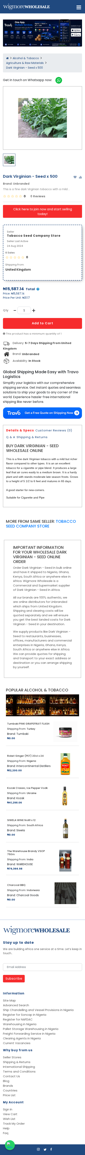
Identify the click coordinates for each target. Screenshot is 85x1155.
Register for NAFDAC (18, 1019)
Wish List (9, 1119)
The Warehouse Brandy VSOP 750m (26, 853)
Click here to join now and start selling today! (42, 211)
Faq (5, 1133)
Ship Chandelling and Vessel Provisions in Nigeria (38, 1010)
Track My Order (14, 1123)
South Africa (35, 825)
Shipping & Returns (32, 437)
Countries (10, 1090)
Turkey (31, 728)
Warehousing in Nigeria (19, 1024)
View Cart (10, 1114)
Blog (6, 1081)
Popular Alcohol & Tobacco (37, 690)
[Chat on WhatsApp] (10, 1145)
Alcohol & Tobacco (26, 58)
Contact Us (11, 1076)
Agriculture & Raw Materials (25, 63)
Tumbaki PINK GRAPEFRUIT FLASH (28, 723)
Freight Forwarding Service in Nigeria (29, 1034)
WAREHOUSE (24, 864)
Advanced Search (16, 1005)
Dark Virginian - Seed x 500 (24, 68)
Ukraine (31, 793)
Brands (8, 1086)
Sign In (7, 1109)
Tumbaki (22, 734)
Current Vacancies (16, 1043)
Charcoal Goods (27, 895)
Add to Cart (42, 323)
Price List (9, 1095)
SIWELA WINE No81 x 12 (21, 820)
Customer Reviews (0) (53, 430)
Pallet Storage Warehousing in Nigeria (30, 1029)
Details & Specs (20, 430)
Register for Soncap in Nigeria (24, 1015)
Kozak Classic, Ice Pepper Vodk (27, 788)
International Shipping (19, 1067)
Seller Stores (12, 1057)
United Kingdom (18, 269)
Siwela (20, 830)
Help (6, 1128)
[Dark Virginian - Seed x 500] (42, 118)
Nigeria (31, 761)
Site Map (9, 1000)
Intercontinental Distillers (33, 766)
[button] (78, 7)
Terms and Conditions (19, 1071)
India (30, 859)
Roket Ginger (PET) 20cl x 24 (25, 756)
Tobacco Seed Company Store (41, 524)
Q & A (10, 437)
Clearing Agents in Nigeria (22, 1038)
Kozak (20, 798)
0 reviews (37, 196)
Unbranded (21, 184)
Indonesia (33, 890)
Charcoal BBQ (16, 885)
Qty (5, 310)
